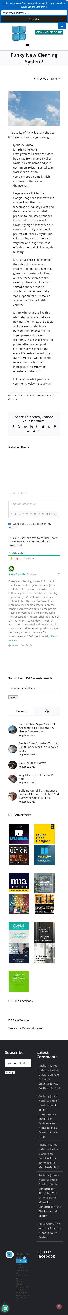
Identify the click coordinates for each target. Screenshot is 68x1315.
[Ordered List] (27, 514)
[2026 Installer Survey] (12, 762)
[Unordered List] (31, 514)
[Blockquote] (35, 514)
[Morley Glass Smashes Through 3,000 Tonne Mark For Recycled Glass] (12, 747)
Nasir (16, 163)
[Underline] (19, 514)
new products (44, 395)
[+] (51, 514)
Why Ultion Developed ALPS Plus (36, 777)
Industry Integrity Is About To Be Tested (50, 1232)
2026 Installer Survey (32, 763)
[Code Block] (39, 514)
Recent (21, 711)
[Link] (43, 514)
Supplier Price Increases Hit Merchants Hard (49, 1162)
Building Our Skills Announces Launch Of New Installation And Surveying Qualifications (39, 794)
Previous (42, 78)
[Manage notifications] (59, 1306)
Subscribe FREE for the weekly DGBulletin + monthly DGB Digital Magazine (34, 5)
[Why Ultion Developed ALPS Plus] (12, 777)
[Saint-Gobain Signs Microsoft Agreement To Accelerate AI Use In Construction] (12, 727)
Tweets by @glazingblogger (25, 1028)
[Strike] (23, 514)
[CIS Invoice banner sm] (49, 31)
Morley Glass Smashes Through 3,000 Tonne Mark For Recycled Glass (39, 747)
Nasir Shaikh (16, 574)
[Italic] (15, 514)
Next (54, 78)
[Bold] (11, 514)
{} (47, 514)
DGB (13, 395)
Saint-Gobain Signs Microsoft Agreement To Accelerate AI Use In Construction (37, 727)
